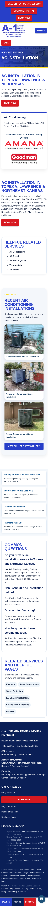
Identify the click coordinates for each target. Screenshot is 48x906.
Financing (14, 270)
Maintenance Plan (9, 812)
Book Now (24, 18)
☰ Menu (41, 30)
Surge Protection (14, 691)
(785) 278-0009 (8, 792)
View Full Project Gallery (24, 446)
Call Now (6, 902)
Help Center (29, 889)
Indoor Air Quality (17, 261)
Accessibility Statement (17, 892)
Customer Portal (24, 11)
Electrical (10, 684)
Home (4, 52)
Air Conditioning (17, 252)
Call (6, 43)
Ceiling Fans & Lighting (17, 705)
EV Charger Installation (17, 698)
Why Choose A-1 (9, 806)
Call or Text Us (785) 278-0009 (24, 4)
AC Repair (14, 256)
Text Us (17, 902)
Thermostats (15, 265)
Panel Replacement (29, 684)
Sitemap (4, 889)
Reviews (10, 711)
